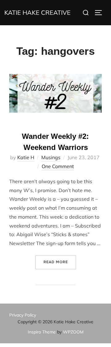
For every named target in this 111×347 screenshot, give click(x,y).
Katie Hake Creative (37, 12)
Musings (50, 157)
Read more (59, 261)
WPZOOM (73, 332)
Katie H (25, 157)
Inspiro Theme (42, 332)
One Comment (58, 166)
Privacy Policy (22, 315)
